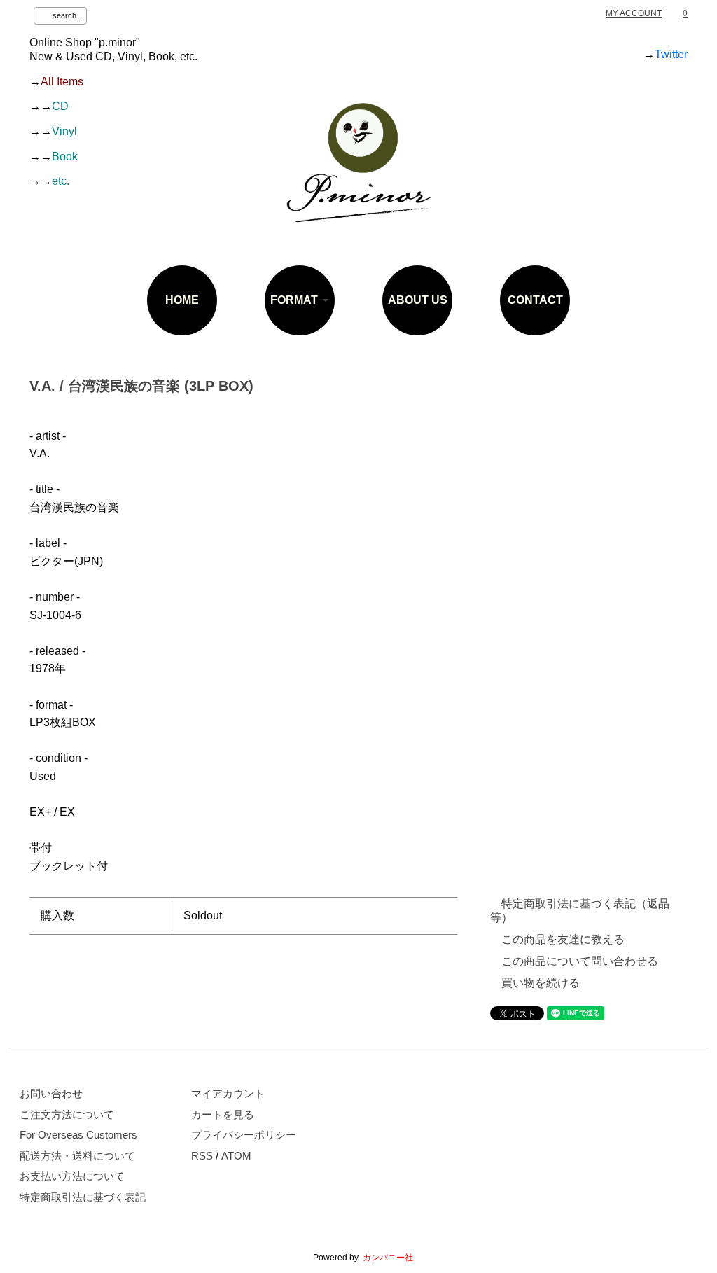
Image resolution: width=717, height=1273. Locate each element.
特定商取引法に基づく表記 (83, 1197)
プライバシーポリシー (243, 1135)
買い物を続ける (540, 983)
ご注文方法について (67, 1114)
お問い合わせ (51, 1093)
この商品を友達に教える (563, 939)
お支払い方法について (72, 1176)
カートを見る (222, 1114)
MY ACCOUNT (634, 13)
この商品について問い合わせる (579, 961)
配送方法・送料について (77, 1156)
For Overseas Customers (78, 1135)
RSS (202, 1156)
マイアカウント (228, 1093)
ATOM (236, 1156)
